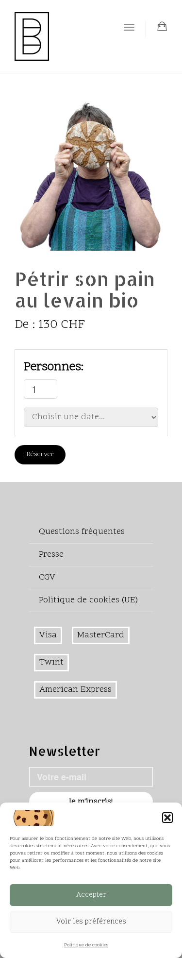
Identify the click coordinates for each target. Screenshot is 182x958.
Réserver (40, 454)
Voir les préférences (91, 922)
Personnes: (53, 367)
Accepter (91, 895)
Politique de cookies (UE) (88, 600)
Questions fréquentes (82, 532)
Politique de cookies (86, 945)
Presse (51, 554)
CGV (47, 577)
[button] (167, 817)
